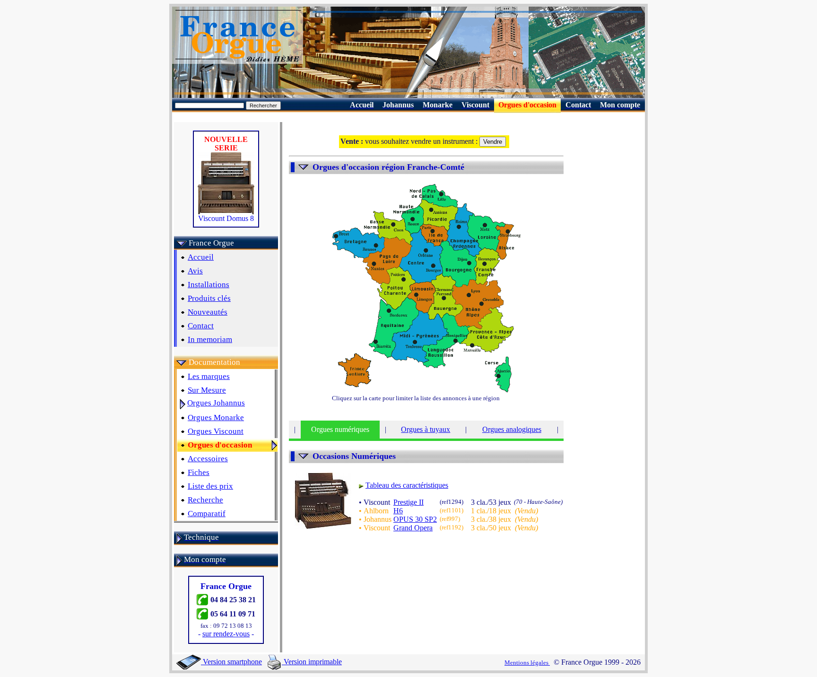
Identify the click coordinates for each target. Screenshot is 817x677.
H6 (398, 511)
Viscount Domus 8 (226, 218)
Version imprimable (312, 662)
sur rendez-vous (226, 634)
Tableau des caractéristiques (406, 485)
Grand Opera (413, 528)
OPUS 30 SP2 (415, 519)
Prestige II (408, 502)
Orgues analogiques (511, 429)
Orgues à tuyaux (425, 429)
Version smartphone (231, 662)
